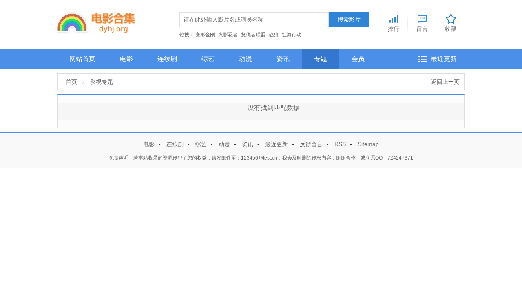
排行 (393, 29)
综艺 (208, 58)
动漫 (245, 58)
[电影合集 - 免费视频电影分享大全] (106, 23)
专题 (320, 58)
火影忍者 (228, 34)
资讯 (283, 58)
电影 (126, 58)
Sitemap (368, 144)
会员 (358, 58)
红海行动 (291, 34)
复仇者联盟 (253, 34)
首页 (71, 82)
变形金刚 (205, 34)
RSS (340, 144)
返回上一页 (445, 82)
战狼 (274, 34)
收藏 (450, 29)
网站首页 (82, 58)
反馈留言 (311, 144)
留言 (422, 29)
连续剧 (167, 58)
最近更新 (444, 58)
